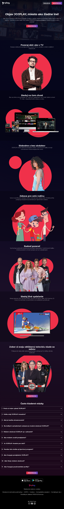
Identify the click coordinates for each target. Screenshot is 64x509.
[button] (32, 409)
